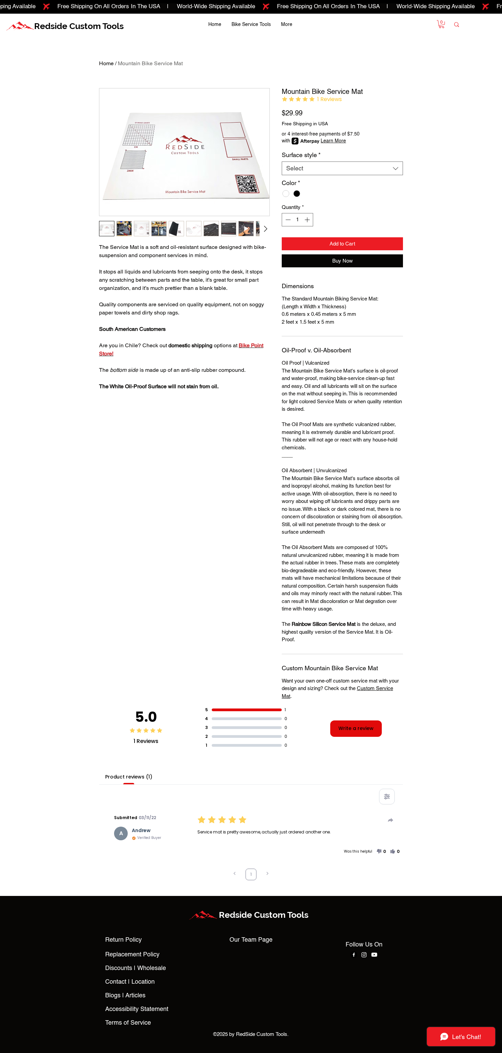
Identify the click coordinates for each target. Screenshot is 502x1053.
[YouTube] (374, 954)
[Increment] (307, 219)
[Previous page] (234, 874)
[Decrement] (287, 219)
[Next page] (267, 874)
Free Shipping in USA (305, 123)
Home (106, 63)
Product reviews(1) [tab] (128, 776)
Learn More (333, 141)
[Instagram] (364, 954)
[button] (441, 24)
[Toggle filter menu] (387, 796)
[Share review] (391, 820)
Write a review (356, 728)
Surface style (301, 154)
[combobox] (342, 168)
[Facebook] (353, 954)
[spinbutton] (297, 219)
